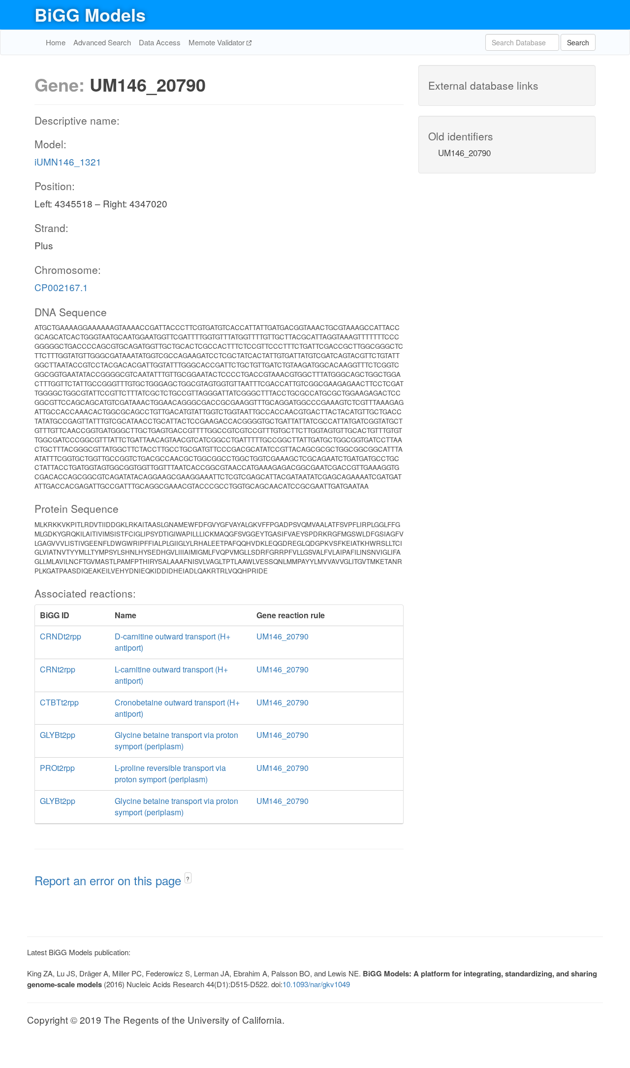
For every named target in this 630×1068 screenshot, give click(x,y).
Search (578, 42)
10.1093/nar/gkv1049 (316, 984)
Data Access (160, 42)
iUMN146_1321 (67, 161)
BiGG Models (90, 14)
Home (55, 42)
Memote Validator (218, 42)
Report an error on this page (109, 880)
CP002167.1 (61, 287)
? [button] (187, 878)
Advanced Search (102, 42)
